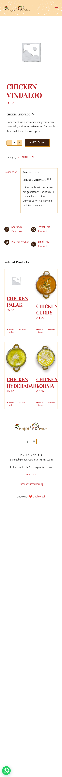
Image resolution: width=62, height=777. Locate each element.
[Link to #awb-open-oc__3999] (55, 7)
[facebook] (27, 441)
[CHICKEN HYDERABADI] (16, 358)
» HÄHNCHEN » (27, 157)
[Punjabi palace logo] (17, 4)
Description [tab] (10, 172)
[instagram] (34, 441)
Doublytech (39, 496)
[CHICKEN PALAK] (16, 280)
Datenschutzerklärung (31, 484)
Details (23, 329)
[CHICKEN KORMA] (46, 358)
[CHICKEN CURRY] (46, 284)
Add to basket (37, 142)
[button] (6, 770)
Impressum (31, 474)
